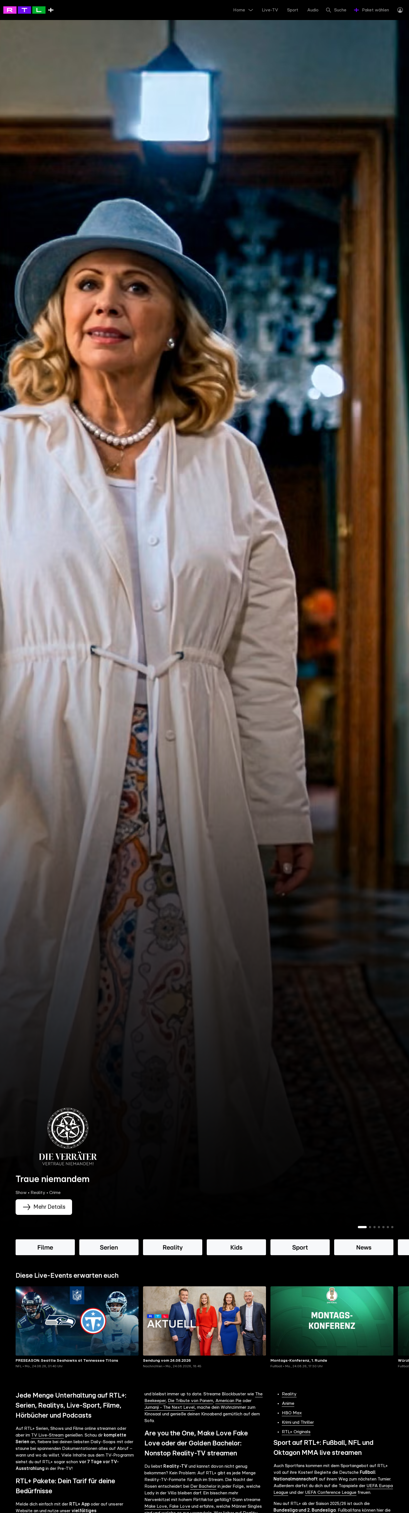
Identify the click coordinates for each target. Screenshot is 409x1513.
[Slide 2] (370, 1227)
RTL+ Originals (296, 1432)
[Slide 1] (362, 1227)
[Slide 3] (374, 1227)
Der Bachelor (203, 1486)
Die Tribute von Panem (190, 1400)
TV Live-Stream (47, 1435)
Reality (289, 1394)
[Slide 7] (392, 1227)
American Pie (228, 1400)
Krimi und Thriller (298, 1422)
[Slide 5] (383, 1227)
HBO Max (292, 1413)
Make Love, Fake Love (167, 1506)
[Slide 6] (388, 1227)
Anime (288, 1403)
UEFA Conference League (330, 1492)
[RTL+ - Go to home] (28, 10)
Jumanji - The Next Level (169, 1407)
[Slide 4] (379, 1227)
